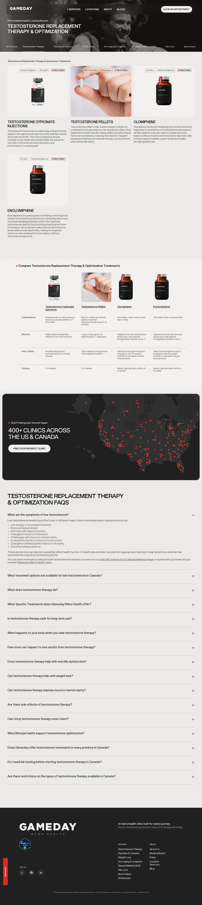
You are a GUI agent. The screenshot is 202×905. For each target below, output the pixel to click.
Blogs (121, 9)
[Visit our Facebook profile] (31, 872)
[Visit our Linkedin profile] (40, 872)
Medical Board (157, 853)
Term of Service (102, 892)
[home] (21, 9)
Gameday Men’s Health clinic (34, 562)
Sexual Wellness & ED (129, 865)
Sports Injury (124, 874)
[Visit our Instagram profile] (22, 872)
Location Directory (155, 863)
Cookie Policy (143, 892)
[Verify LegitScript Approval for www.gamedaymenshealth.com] (48, 844)
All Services (124, 878)
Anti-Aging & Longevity (130, 861)
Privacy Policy (116, 892)
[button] (74, 9)
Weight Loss (124, 857)
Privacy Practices (130, 892)
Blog (152, 868)
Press (153, 857)
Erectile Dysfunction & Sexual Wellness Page (126, 559)
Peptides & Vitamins (128, 853)
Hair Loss (123, 870)
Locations (92, 9)
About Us (155, 849)
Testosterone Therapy (130, 849)
